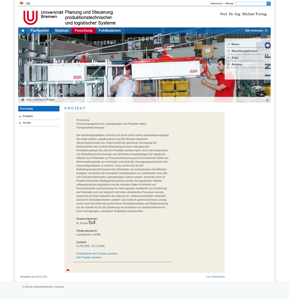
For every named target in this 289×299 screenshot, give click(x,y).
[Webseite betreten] (93, 223)
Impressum (216, 3)
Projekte (28, 116)
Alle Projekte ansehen (89, 257)
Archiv (27, 123)
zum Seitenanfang (215, 276)
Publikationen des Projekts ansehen (97, 253)
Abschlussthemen (244, 51)
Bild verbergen (254, 30)
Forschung (83, 30)
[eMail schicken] (90, 223)
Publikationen (110, 30)
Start (28, 99)
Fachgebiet (40, 30)
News (235, 44)
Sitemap (229, 3)
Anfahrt (236, 64)
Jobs (235, 57)
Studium (62, 30)
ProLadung (82, 120)
